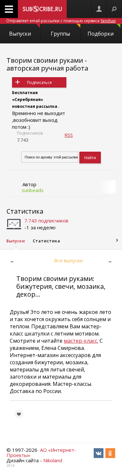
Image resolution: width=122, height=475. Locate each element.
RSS (68, 135)
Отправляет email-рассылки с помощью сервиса (61, 21)
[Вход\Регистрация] (99, 9)
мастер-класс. (81, 340)
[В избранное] (18, 414)
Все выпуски (68, 260)
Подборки (101, 33)
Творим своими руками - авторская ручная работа (47, 64)
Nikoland (52, 460)
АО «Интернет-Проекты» (41, 452)
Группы (60, 33)
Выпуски (20, 33)
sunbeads (33, 190)
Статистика (25, 211)
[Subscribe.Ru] (42, 9)
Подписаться (39, 82)
